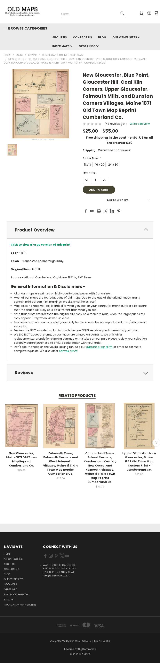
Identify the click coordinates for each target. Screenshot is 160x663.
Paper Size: (92, 158)
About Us (59, 37)
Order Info (87, 46)
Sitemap (8, 599)
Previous (154, 651)
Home (7, 553)
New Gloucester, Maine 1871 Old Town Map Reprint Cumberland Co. (21, 459)
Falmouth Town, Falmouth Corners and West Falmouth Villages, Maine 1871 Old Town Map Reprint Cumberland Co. (60, 463)
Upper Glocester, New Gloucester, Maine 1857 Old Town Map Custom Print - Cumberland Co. (139, 461)
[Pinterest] (119, 211)
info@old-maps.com (55, 575)
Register (23, 594)
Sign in (8, 594)
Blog (102, 37)
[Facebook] (86, 211)
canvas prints (68, 351)
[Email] (92, 211)
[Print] (99, 211)
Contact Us (82, 37)
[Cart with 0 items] (156, 13)
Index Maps (61, 46)
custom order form (99, 347)
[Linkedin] (112, 211)
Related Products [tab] (77, 395)
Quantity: (89, 172)
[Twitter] (106, 211)
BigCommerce (87, 649)
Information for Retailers (20, 604)
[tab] (80, 230)
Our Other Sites (125, 37)
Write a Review (140, 124)
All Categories (13, 559)
